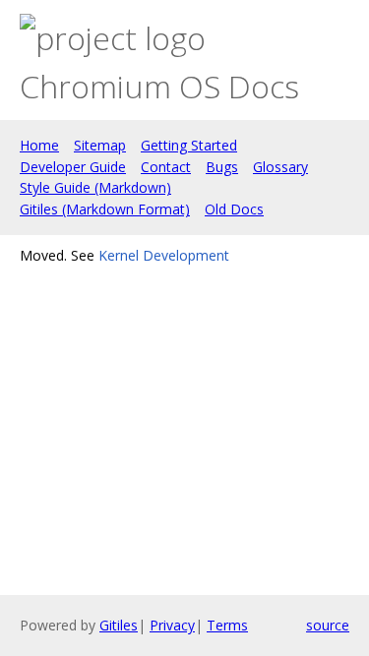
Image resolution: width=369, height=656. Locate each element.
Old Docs (234, 209)
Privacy (172, 625)
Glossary (280, 166)
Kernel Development (163, 255)
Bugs (222, 166)
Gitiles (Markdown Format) (105, 209)
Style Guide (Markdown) (95, 187)
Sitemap (100, 145)
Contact (166, 166)
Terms (227, 625)
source (327, 625)
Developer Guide (73, 166)
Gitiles (118, 625)
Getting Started (189, 145)
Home (39, 145)
